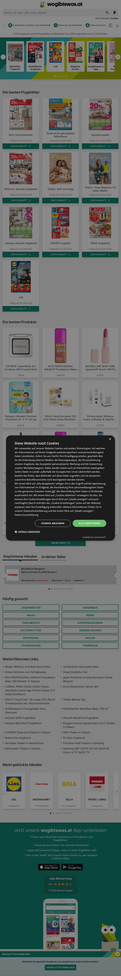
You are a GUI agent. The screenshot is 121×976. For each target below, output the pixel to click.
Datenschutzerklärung (26, 514)
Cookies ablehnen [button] (52, 523)
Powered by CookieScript (94, 537)
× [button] (110, 439)
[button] (27, 532)
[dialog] (60, 488)
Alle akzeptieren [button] (89, 523)
